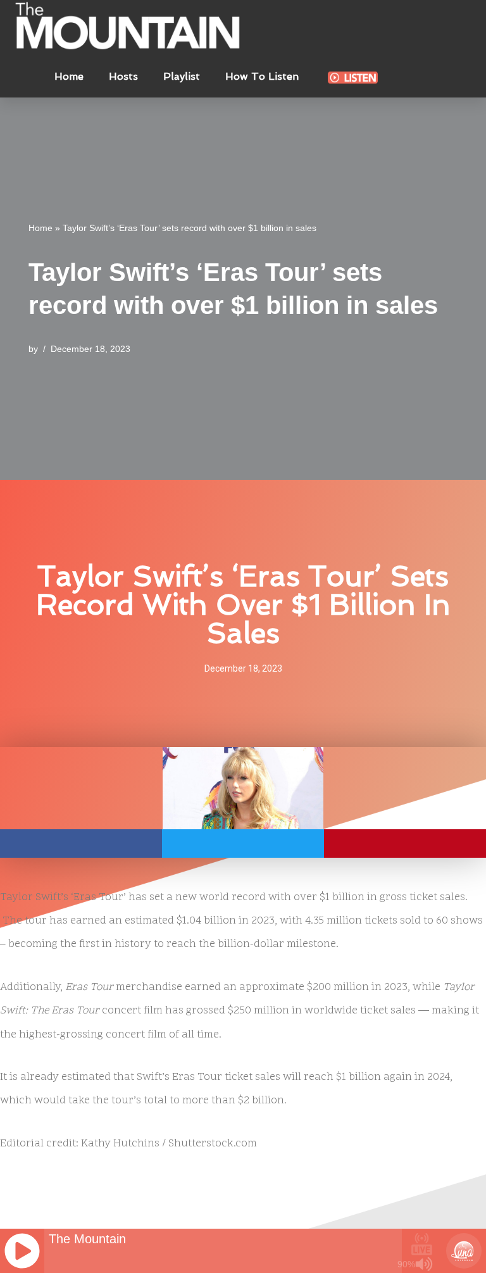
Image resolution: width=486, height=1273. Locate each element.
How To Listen (262, 76)
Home (69, 76)
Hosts (123, 76)
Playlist (181, 76)
